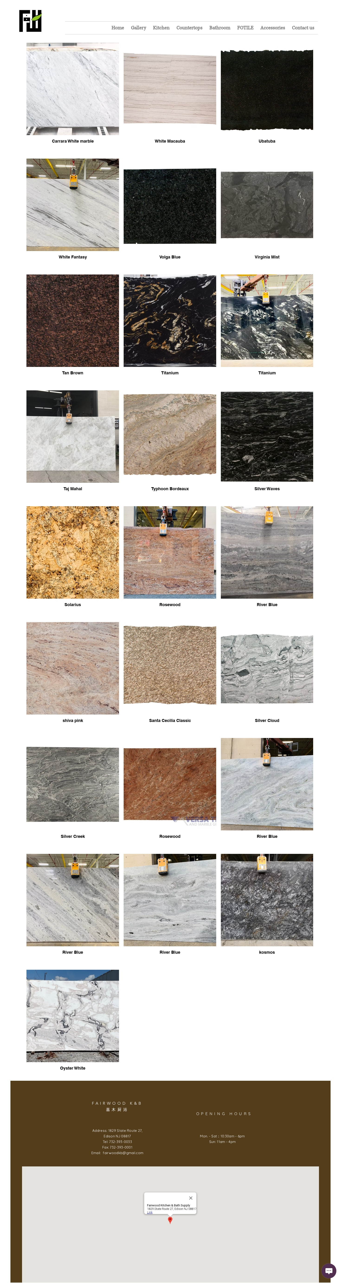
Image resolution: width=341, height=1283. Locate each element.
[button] (139, 28)
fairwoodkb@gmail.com (123, 1153)
